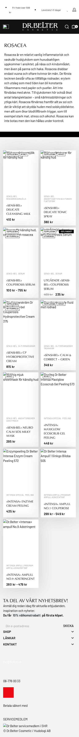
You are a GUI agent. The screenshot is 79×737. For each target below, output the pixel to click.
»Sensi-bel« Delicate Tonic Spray (55, 212)
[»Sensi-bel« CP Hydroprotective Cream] (21, 321)
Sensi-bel (11, 196)
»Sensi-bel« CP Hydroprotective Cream (20, 357)
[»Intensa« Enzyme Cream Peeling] (21, 470)
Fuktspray (49, 201)
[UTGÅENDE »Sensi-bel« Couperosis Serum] (58, 249)
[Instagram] (8, 692)
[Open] (6, 26)
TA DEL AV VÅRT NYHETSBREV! (35, 600)
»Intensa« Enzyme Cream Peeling (19, 504)
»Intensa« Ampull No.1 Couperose (57, 506)
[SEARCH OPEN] (67, 27)
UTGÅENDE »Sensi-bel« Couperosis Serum (57, 284)
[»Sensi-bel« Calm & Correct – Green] (58, 321)
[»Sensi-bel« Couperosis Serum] (21, 249)
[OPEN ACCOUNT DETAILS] (74, 10)
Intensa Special (53, 418)
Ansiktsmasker (26, 418)
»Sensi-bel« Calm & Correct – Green (57, 357)
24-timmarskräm (26, 346)
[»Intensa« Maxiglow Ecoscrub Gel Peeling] (58, 393)
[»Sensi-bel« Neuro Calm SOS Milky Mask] (21, 393)
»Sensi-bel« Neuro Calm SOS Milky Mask (19, 432)
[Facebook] (19, 692)
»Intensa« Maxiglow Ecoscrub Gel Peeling (54, 431)
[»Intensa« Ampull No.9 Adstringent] (21, 540)
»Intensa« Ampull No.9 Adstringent (20, 577)
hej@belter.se (12, 662)
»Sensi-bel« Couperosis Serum (20, 282)
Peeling (66, 418)
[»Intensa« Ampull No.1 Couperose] (58, 470)
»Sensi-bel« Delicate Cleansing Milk (18, 209)
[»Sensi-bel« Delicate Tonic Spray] (58, 171)
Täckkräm (49, 348)
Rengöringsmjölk (16, 199)
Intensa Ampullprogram (57, 495)
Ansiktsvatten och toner (58, 199)
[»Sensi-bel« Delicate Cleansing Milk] (21, 171)
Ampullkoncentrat (54, 497)
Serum (21, 274)
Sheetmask (12, 421)
